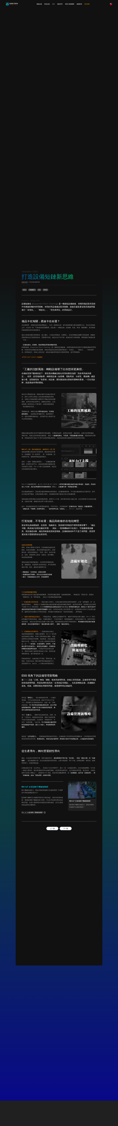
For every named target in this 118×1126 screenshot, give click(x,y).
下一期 (65, 828)
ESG (53, 4)
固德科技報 (25, 282)
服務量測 (79, 4)
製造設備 (47, 4)
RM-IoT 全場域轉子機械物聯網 (32, 812)
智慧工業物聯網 (69, 4)
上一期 (52, 828)
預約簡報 (87, 4)
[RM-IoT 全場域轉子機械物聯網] (82, 790)
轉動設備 (39, 4)
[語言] (111, 4)
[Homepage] (12, 4)
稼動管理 (59, 4)
